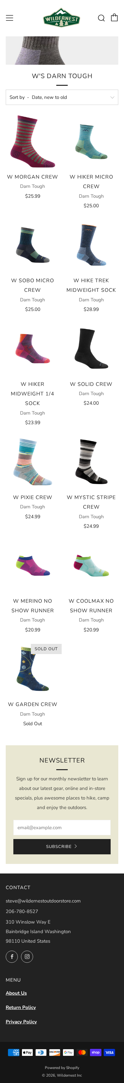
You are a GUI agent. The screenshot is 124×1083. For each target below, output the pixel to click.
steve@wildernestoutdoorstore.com (43, 901)
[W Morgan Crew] (33, 141)
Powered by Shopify (62, 1067)
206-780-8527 (22, 911)
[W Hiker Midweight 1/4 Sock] (33, 348)
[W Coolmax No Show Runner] (92, 565)
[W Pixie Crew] (33, 462)
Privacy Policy (21, 1022)
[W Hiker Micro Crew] (92, 141)
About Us (16, 993)
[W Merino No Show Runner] (33, 565)
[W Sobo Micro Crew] (33, 245)
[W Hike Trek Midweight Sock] (92, 245)
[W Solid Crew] (92, 348)
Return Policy (21, 1007)
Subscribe (59, 847)
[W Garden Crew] (33, 669)
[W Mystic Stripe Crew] (92, 462)
